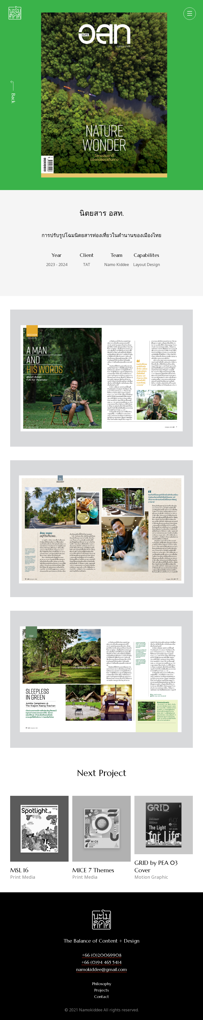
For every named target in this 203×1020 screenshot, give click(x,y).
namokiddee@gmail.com (101, 969)
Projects (101, 990)
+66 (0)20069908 (101, 955)
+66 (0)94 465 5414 (101, 962)
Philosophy (101, 983)
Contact (101, 996)
